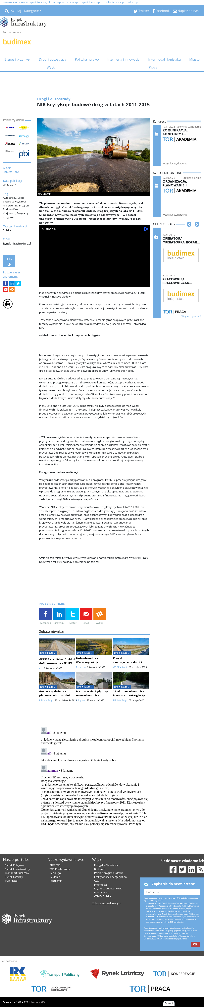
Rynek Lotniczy (14, 877)
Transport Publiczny (17, 873)
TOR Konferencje (60, 869)
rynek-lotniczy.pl (91, 2)
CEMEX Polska (102, 896)
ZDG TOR (55, 865)
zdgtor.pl (133, 2)
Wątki (51, 67)
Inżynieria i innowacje (123, 59)
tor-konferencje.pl (114, 2)
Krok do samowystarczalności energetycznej (127, 662)
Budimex (99, 869)
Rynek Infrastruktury (17, 869)
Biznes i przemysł (17, 59)
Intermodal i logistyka (164, 59)
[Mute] (65, 283)
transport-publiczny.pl (65, 2)
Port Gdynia (101, 892)
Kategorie (31, 11)
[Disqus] (94, 775)
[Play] (44, 283)
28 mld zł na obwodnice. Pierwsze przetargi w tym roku (130, 695)
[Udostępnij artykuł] (12, 283)
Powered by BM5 (38, 1002)
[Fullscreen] (145, 283)
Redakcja (55, 873)
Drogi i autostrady (52, 59)
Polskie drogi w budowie (109, 873)
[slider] (94, 278)
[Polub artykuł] (5, 283)
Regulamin (56, 880)
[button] (189, 230)
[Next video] (55, 283)
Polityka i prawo (87, 59)
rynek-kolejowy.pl (40, 2)
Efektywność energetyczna (110, 877)
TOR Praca (11, 880)
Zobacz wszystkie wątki (106, 903)
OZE (96, 880)
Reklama (55, 877)
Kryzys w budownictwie (108, 888)
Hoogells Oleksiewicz (107, 865)
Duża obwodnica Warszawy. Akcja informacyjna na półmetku (94, 662)
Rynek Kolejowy (14, 865)
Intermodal (100, 884)
